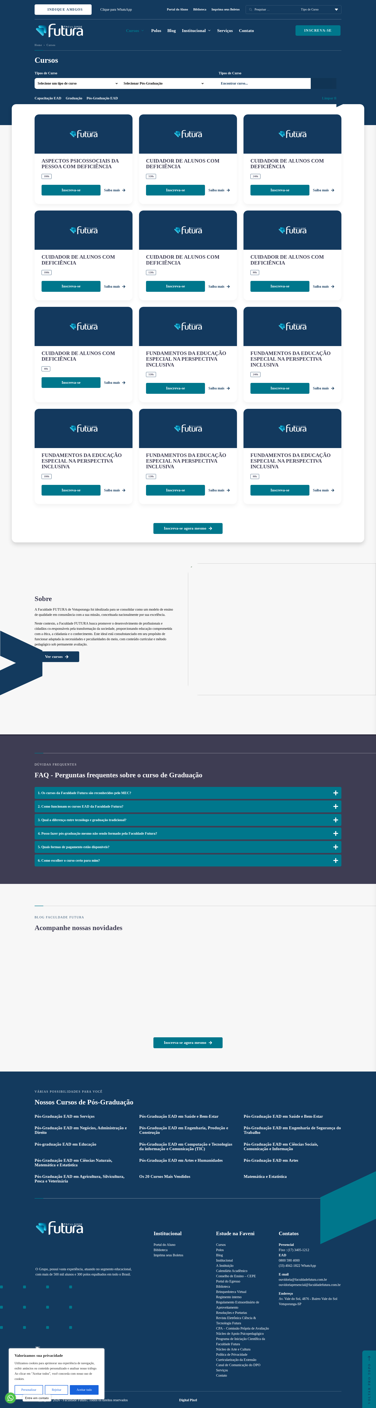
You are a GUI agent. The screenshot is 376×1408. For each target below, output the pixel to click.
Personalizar (28, 1389)
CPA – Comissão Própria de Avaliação (242, 1328)
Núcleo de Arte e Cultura (233, 1349)
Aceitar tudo (84, 1389)
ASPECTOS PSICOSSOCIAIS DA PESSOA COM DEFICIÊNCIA (80, 163)
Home (38, 45)
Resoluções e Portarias (231, 1313)
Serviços (225, 30)
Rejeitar (56, 1389)
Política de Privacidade (231, 1354)
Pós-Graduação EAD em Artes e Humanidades (181, 1160)
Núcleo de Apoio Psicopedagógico (240, 1333)
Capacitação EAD (48, 98)
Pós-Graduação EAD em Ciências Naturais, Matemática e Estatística (73, 1162)
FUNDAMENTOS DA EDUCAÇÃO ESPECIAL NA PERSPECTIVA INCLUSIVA (186, 359)
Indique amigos (64, 9)
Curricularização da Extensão (236, 1360)
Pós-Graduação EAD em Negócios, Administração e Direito (81, 1130)
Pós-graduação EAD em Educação (65, 1144)
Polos (156, 30)
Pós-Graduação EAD (102, 98)
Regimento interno (229, 1297)
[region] (56, 1373)
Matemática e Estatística (265, 1176)
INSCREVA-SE (318, 30)
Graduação (74, 98)
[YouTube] (53, 1312)
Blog (171, 30)
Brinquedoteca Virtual (231, 1292)
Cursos (221, 1245)
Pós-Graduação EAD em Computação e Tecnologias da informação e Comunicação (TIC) (185, 1146)
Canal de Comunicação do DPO (238, 1365)
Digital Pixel (188, 1400)
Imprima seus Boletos (226, 9)
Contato (246, 30)
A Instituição (224, 1265)
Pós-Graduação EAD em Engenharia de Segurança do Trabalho (292, 1130)
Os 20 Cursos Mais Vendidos (164, 1176)
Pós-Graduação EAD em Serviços (64, 1116)
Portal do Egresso (228, 1281)
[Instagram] (37, 1312)
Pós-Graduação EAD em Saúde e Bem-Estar (178, 1116)
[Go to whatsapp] (10, 1398)
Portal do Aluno (177, 9)
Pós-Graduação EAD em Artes (271, 1160)
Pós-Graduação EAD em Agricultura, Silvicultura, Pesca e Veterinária (79, 1178)
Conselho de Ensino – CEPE (236, 1276)
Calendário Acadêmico (231, 1271)
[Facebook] (45, 1312)
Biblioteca (199, 9)
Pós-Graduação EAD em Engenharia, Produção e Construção (183, 1130)
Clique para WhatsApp (116, 9)
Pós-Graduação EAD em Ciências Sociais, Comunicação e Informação (281, 1146)
